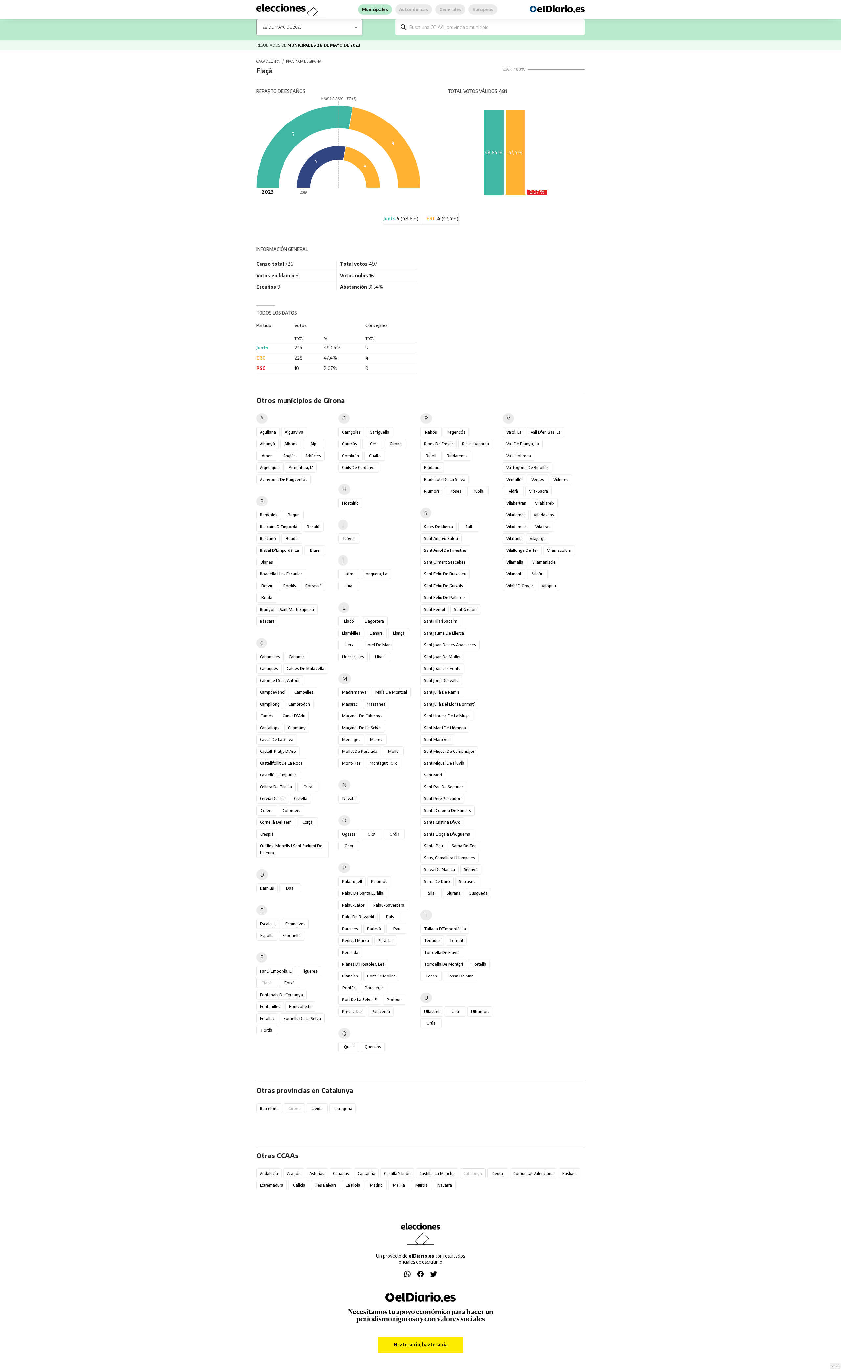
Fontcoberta (300, 1006)
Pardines (350, 928)
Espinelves (295, 923)
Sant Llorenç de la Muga (447, 715)
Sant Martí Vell (437, 739)
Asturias (316, 1173)
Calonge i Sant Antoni (279, 680)
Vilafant (513, 538)
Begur (293, 514)
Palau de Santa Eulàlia (362, 893)
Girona (396, 443)
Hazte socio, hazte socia (421, 1344)
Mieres (376, 739)
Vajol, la (514, 432)
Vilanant (513, 574)
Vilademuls (516, 526)
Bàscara (267, 621)
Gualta (375, 455)
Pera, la (385, 940)
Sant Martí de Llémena (445, 727)
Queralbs (373, 1046)
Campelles (303, 692)
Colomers (291, 810)
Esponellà (292, 935)
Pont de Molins (381, 976)
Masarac (350, 704)
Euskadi (569, 1173)
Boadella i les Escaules (281, 574)
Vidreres (560, 479)
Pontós (349, 987)
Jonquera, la (376, 574)
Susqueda (478, 893)
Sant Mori (433, 775)
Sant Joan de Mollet (442, 656)
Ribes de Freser (438, 443)
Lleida (317, 1108)
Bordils (289, 585)
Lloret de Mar (377, 644)
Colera (267, 810)
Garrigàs (349, 443)
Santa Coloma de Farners (447, 810)
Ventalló (514, 479)
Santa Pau (433, 845)
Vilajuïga (538, 538)
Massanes (376, 704)
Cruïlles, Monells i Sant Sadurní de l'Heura (291, 849)
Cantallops (269, 727)
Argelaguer (270, 467)
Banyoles (268, 514)
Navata (349, 798)
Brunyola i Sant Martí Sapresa (287, 609)
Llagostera (374, 621)
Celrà (307, 786)
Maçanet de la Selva (361, 727)
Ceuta (497, 1173)
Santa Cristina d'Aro (442, 822)
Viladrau (543, 526)
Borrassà (313, 585)
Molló (393, 751)
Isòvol (349, 538)
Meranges (351, 739)
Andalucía (269, 1173)
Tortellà (479, 964)
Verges (537, 479)
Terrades (432, 940)
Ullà (455, 1011)
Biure (315, 550)
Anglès (289, 455)
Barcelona (269, 1108)
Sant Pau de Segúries (444, 786)
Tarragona (342, 1108)
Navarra (444, 1185)
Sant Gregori (465, 609)
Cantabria (366, 1173)
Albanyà (267, 443)
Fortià (266, 1030)
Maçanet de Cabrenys (362, 715)
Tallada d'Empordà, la (445, 928)
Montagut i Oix (383, 763)
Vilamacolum (559, 550)
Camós (267, 715)
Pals (390, 916)
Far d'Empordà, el (276, 971)
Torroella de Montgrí (443, 964)
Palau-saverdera (388, 905)
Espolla (267, 935)
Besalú (313, 526)
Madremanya (354, 692)
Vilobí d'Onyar (519, 585)
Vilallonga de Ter (522, 550)
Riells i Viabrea (475, 443)
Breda (266, 597)
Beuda (292, 538)
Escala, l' (268, 923)
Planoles (350, 976)
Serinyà (471, 869)
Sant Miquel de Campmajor (449, 751)
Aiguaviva (294, 432)
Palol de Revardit (358, 916)
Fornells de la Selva (302, 1018)
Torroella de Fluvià (442, 952)
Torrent (456, 940)
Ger (373, 443)
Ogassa (349, 834)
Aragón (294, 1173)
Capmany (297, 727)
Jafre (349, 574)
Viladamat (515, 514)
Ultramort (480, 1011)
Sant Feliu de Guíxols (443, 585)
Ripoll (431, 455)
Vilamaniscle (544, 562)
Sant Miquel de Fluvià (444, 763)
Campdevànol (272, 692)
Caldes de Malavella (305, 668)
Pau (396, 928)
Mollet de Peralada (359, 751)
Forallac (267, 1018)
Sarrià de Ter (464, 845)
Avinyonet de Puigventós (283, 479)
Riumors (432, 491)
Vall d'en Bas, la (546, 432)
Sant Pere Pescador (442, 798)
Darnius (267, 888)
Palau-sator (353, 905)
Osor (349, 845)
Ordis (394, 834)
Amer (267, 455)
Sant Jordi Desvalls (441, 680)
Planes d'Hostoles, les (363, 964)
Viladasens (544, 514)
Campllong (270, 704)
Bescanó (268, 538)
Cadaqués (269, 668)
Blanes (267, 562)
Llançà (399, 633)
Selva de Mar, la (439, 869)
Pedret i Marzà (355, 940)
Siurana (454, 893)
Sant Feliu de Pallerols (445, 597)
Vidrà (513, 491)
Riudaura (432, 467)
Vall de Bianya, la (522, 443)
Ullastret (432, 1011)
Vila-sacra (538, 491)
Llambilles (351, 633)
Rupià (478, 491)
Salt (469, 526)
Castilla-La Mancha (437, 1173)
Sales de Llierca (438, 526)
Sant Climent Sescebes (445, 562)
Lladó (349, 621)
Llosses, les (353, 656)
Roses (455, 491)
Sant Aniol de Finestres (445, 550)
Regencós (456, 432)
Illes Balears (326, 1185)
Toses (431, 976)
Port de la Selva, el (360, 999)
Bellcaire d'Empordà (278, 526)
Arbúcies (313, 455)
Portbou (394, 999)
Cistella (300, 798)
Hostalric (350, 503)
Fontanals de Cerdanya (281, 994)
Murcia (421, 1185)
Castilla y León (397, 1173)
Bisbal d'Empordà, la (279, 550)
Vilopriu (549, 585)
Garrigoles (351, 432)
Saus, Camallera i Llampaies (449, 857)
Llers (349, 644)
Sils (431, 893)
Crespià (267, 834)
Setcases (467, 881)
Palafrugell (352, 881)
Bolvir (266, 585)
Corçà (307, 822)
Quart (349, 1046)
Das (289, 888)
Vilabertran (516, 503)
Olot (371, 834)
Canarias (341, 1173)
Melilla (399, 1185)
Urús (431, 1023)
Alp (313, 443)
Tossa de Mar (460, 976)
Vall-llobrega (518, 455)
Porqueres (374, 987)
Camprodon (299, 704)
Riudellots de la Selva (444, 479)
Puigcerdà (381, 1011)
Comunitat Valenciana (533, 1173)
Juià (349, 585)
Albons (290, 443)
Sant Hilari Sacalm (440, 621)
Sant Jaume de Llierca (444, 633)
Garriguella (379, 432)
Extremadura (271, 1185)
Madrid (376, 1185)
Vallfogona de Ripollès (527, 467)
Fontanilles (270, 1006)
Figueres (309, 971)
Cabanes (297, 656)
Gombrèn (350, 455)
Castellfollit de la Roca (281, 763)
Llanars (376, 633)
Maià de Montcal (391, 692)
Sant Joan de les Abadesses (450, 644)
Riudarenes (457, 455)
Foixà (289, 982)
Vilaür (537, 574)
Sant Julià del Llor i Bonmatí (449, 704)
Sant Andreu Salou (441, 538)
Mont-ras (351, 763)
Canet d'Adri (294, 715)
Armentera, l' (301, 467)
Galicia (299, 1185)
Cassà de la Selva (276, 739)
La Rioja (353, 1185)
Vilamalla (514, 562)
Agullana (268, 432)
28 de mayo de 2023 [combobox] (282, 27)
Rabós (431, 432)
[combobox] (495, 27)
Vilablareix (544, 503)
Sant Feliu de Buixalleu (445, 574)
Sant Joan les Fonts (442, 668)
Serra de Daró (437, 881)
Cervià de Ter (272, 798)
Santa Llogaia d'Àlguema (447, 834)
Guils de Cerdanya (358, 467)
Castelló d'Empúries (278, 775)
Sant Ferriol (434, 609)
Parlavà (374, 928)
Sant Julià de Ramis (442, 692)
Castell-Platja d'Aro (278, 751)
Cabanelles (270, 656)
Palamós (379, 881)
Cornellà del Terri (276, 822)
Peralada (350, 952)
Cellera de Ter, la (276, 786)
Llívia (380, 656)
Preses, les (352, 1011)
